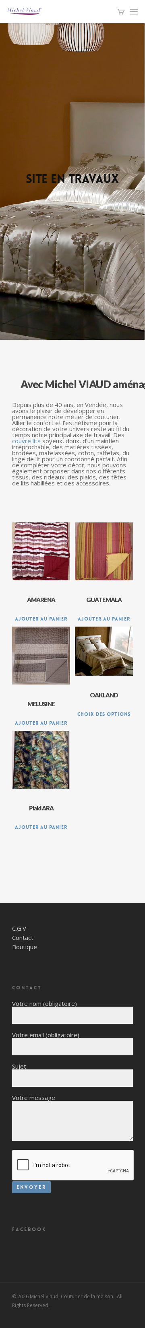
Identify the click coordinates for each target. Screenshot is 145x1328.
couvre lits (26, 441)
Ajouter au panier (41, 619)
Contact (22, 938)
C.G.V (19, 928)
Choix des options (103, 714)
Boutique (24, 947)
